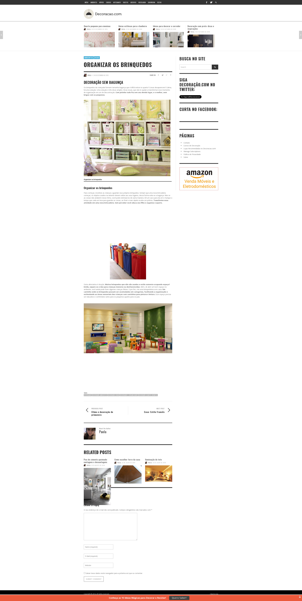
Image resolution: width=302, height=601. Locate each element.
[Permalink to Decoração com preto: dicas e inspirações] (168, 41)
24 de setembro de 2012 (101, 75)
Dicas (96, 57)
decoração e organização (129, 395)
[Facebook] (206, 2)
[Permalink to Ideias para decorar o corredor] (133, 39)
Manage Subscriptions (192, 151)
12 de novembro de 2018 (99, 29)
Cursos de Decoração (192, 145)
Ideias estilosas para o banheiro (98, 26)
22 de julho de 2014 (159, 463)
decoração (87, 395)
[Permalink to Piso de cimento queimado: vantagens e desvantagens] (97, 474)
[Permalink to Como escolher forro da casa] (128, 473)
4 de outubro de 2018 (168, 32)
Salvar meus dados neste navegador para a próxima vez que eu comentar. (114, 573)
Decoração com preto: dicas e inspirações (166, 27)
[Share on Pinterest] (170, 75)
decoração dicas (113, 395)
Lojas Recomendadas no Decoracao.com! (200, 148)
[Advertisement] (174, 13)
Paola (88, 29)
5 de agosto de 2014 (98, 465)
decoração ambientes (99, 395)
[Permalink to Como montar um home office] (203, 39)
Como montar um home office (201, 26)
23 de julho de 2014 (128, 463)
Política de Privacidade (192, 154)
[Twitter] (211, 2)
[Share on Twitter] (162, 75)
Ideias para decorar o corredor (132, 26)
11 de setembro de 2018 (203, 29)
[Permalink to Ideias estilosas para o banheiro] (99, 39)
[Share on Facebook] (158, 75)
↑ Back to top (214, 594)
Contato (187, 143)
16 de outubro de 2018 (134, 29)
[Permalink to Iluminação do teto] (158, 473)
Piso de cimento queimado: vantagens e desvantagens (95, 461)
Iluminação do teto (153, 459)
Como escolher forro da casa (127, 459)
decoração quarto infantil (148, 395)
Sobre (186, 157)
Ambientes (88, 57)
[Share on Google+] (166, 75)
